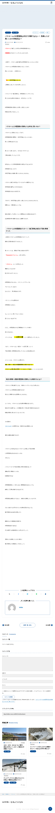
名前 (4, 673)
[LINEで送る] (36, 594)
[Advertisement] (27, 16)
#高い (48, 32)
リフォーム (8, 32)
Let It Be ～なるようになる (12, 3)
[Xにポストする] (9, 594)
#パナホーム (35, 32)
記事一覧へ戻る (27, 625)
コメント (5, 656)
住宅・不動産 (15, 32)
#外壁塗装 (42, 32)
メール (4, 679)
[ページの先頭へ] (50, 809)
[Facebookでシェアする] (18, 594)
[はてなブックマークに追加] (27, 594)
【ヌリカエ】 (8, 426)
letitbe (21, 607)
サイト (4, 685)
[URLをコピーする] (45, 594)
